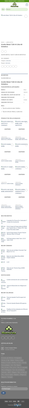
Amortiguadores (17, 357)
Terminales (10, 377)
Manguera (14, 372)
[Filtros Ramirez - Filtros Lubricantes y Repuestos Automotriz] (14, 4)
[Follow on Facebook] (2, 337)
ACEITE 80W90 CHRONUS (19, 184)
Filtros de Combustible (22, 367)
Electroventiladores (6, 365)
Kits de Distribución (20, 369)
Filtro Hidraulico (17, 365)
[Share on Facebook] (5, 66)
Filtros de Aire (13, 367)
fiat (12, 365)
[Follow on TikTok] (9, 337)
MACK (9, 372)
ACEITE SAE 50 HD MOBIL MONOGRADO (6, 207)
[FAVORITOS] (24, 4)
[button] (2, 5)
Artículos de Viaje (5, 360)
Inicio (2, 42)
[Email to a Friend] (10, 66)
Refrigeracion (23, 374)
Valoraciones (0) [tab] (5, 78)
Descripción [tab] (4, 75)
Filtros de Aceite (5, 367)
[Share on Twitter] (8, 66)
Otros (3, 374)
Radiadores (16, 374)
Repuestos (4, 377)
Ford (13, 369)
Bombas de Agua (19, 360)
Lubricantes (9, 42)
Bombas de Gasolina (6, 362)
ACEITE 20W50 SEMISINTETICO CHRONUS (19, 207)
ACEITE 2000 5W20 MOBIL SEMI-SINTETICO (21, 139)
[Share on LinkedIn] (16, 66)
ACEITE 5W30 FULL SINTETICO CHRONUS (6, 139)
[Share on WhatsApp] (2, 66)
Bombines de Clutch (16, 362)
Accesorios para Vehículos (7, 357)
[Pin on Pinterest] (13, 66)
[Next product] (2, 51)
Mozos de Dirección (22, 372)
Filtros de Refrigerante (6, 369)
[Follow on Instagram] (6, 337)
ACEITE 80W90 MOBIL (6, 161)
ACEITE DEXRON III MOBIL (20, 161)
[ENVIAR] (26, 9)
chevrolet (24, 362)
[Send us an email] (13, 337)
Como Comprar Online (11, 348)
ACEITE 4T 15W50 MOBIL (7, 183)
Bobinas (12, 360)
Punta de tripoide (9, 374)
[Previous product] (5, 51)
